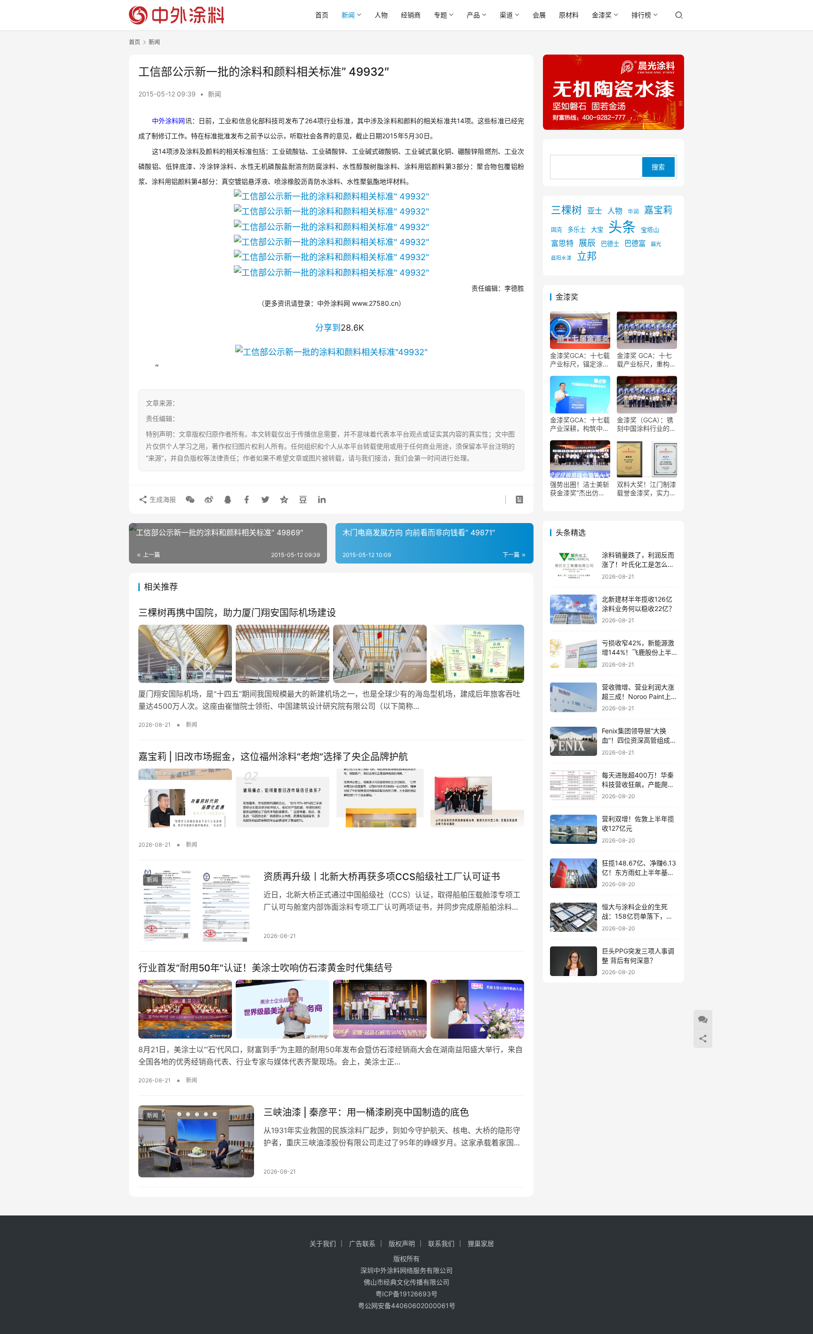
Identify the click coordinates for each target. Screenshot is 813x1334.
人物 (381, 15)
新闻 (348, 15)
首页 (321, 15)
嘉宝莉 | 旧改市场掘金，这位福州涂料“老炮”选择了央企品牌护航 (273, 756)
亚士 (594, 211)
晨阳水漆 (561, 258)
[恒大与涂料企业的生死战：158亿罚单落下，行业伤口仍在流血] (573, 917)
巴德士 (610, 244)
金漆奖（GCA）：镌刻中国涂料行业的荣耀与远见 (646, 424)
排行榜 (641, 15)
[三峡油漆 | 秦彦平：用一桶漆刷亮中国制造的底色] (196, 1141)
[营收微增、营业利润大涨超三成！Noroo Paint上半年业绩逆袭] (573, 697)
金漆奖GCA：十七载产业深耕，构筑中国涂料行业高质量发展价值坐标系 (580, 424)
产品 (473, 15)
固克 (556, 230)
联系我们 (441, 1243)
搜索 (658, 167)
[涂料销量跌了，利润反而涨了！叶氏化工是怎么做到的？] (573, 565)
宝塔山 (650, 230)
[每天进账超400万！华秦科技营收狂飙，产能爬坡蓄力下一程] (573, 785)
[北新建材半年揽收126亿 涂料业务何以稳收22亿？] (573, 609)
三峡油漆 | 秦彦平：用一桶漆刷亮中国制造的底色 (366, 1112)
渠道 (506, 15)
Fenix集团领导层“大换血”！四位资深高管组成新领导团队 (639, 740)
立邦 (587, 256)
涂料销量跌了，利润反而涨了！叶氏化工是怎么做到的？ (638, 564)
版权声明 (402, 1243)
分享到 (328, 328)
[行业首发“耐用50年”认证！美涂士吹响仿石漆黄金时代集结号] (331, 1009)
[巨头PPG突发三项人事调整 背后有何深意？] (573, 961)
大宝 (597, 230)
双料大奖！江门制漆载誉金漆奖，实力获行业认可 (646, 489)
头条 (622, 227)
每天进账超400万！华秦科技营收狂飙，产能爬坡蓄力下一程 (638, 784)
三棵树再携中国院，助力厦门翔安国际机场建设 (237, 613)
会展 (539, 15)
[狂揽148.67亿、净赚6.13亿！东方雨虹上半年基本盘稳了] (573, 873)
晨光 (656, 244)
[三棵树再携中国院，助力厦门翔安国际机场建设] (331, 654)
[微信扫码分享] (190, 499)
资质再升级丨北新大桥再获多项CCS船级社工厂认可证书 (381, 876)
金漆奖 (602, 15)
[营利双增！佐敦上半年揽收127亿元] (573, 829)
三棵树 (566, 210)
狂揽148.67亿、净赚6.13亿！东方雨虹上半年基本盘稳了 (639, 872)
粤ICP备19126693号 (406, 1294)
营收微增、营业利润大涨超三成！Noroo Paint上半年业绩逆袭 (638, 696)
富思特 (562, 243)
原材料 (569, 15)
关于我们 (323, 1243)
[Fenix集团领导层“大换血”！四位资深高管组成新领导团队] (573, 741)
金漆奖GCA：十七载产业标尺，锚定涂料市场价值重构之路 (580, 360)
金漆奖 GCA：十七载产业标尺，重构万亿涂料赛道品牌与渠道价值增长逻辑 (646, 360)
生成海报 (162, 499)
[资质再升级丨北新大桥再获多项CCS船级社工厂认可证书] (196, 906)
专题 (440, 15)
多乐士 (576, 230)
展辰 (587, 243)
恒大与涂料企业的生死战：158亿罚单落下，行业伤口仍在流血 (637, 916)
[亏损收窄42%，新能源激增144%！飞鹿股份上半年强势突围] (573, 653)
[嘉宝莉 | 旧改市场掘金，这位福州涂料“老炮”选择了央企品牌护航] (331, 798)
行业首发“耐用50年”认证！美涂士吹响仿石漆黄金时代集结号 (265, 968)
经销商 (411, 15)
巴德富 (635, 243)
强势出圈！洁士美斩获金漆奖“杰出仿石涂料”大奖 (579, 489)
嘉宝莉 (658, 210)
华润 (633, 212)
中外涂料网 (168, 121)
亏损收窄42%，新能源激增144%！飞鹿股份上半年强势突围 (638, 652)
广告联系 (362, 1243)
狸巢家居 (481, 1243)
